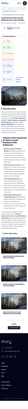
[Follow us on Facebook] (2, 356)
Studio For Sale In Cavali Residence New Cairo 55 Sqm (13, 257)
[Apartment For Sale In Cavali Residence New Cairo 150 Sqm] (14, 96)
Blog (2, 376)
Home (4, 8)
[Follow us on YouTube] (10, 356)
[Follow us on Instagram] (14, 356)
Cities (3, 363)
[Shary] (4, 3)
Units (3, 373)
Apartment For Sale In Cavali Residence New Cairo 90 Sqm (12, 312)
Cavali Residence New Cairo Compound (14, 9)
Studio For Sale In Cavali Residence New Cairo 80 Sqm (13, 284)
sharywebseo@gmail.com (12, 351)
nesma (14, 324)
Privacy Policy (5, 382)
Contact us (4, 388)
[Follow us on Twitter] (6, 356)
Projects (10, 8)
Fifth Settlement (20, 8)
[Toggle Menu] (25, 3)
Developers (4, 366)
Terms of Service (6, 385)
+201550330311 (8, 347)
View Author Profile (14, 327)
